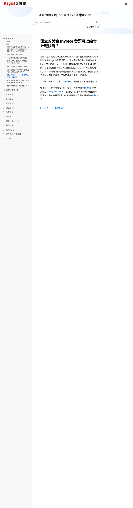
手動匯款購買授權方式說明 (17, 58)
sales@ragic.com (55, 91)
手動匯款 (86, 87)
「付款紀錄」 (67, 81)
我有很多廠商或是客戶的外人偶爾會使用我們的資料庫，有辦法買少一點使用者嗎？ (18, 49)
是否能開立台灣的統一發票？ (18, 66)
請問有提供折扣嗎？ (14, 54)
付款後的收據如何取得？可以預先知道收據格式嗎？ (18, 81)
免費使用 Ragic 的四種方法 (17, 86)
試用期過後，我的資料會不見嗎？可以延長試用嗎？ (18, 71)
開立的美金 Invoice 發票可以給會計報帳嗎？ (18, 76)
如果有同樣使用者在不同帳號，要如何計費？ (17, 62)
